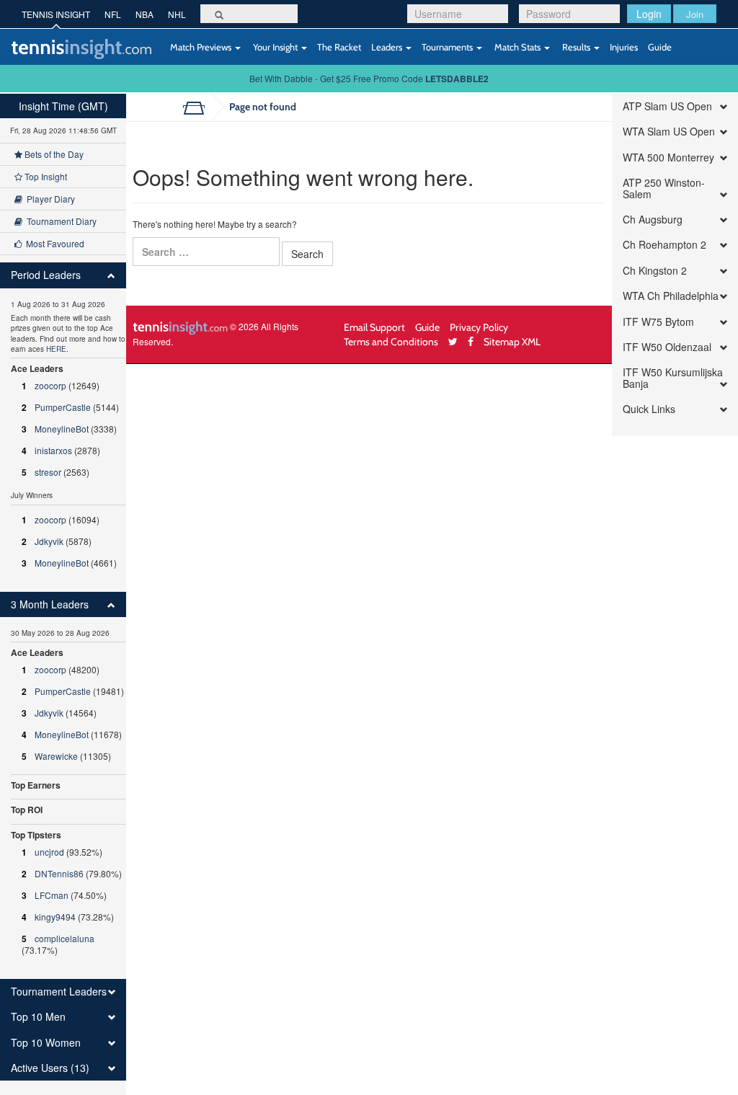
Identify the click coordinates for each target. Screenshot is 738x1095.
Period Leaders (46, 275)
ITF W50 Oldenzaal (667, 347)
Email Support (374, 327)
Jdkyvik (49, 541)
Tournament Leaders (59, 991)
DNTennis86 (59, 873)
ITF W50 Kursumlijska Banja (673, 378)
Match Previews (201, 47)
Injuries (624, 47)
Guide (660, 47)
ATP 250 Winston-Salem (664, 188)
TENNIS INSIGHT (56, 14)
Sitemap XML (512, 341)
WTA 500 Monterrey (668, 157)
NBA (144, 14)
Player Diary (48, 198)
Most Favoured (53, 243)
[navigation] (63, 594)
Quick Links (649, 409)
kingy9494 (55, 916)
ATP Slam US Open (667, 106)
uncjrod (49, 852)
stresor (48, 472)
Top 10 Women (46, 1042)
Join (694, 14)
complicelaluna (64, 938)
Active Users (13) (50, 1068)
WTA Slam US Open (669, 131)
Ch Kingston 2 (655, 270)
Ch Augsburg (653, 219)
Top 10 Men (38, 1016)
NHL (177, 14)
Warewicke (56, 756)
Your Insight (275, 47)
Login (649, 13)
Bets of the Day (53, 154)
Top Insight (44, 176)
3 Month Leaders (50, 604)
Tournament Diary (59, 221)
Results (576, 47)
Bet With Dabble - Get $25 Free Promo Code (369, 78)
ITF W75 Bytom (658, 321)
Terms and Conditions (391, 341)
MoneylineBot (62, 428)
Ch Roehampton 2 (664, 244)
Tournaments (448, 47)
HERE (56, 349)
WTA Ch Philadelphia (671, 296)
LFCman (51, 895)
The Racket (339, 47)
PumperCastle (63, 407)
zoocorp (50, 385)
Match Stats (517, 47)
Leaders (387, 47)
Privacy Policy (479, 327)
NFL (113, 14)
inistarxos (53, 450)
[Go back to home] (199, 106)
